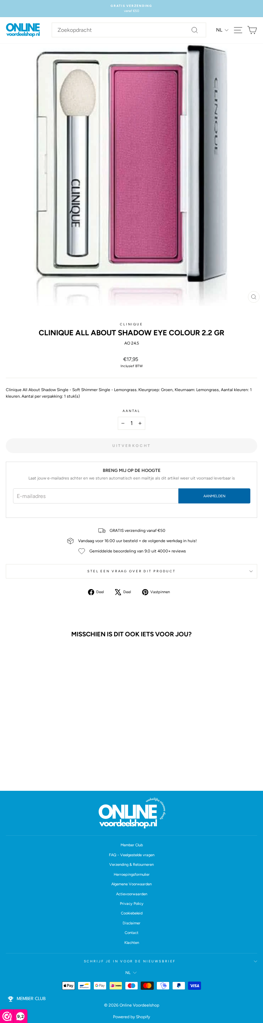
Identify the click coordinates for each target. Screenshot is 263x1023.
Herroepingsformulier (132, 874)
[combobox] (129, 30)
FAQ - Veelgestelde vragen (131, 855)
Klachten (131, 942)
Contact (131, 933)
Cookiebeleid (131, 913)
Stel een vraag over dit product (131, 571)
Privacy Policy (131, 903)
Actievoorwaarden (131, 894)
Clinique (131, 324)
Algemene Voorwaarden (131, 884)
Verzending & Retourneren (131, 864)
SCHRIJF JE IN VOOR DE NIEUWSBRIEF (130, 961)
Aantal (131, 411)
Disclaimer (131, 923)
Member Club (132, 845)
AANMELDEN (214, 496)
